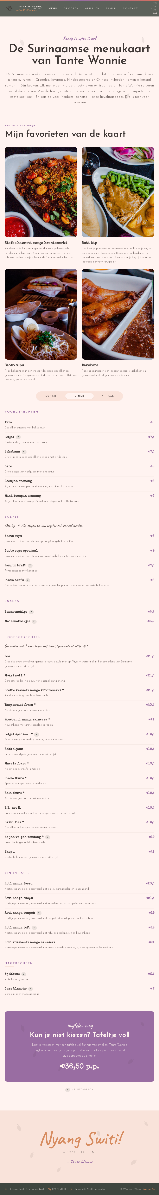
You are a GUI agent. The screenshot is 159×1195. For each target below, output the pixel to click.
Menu (53, 8)
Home (37, 8)
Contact (130, 8)
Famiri (111, 8)
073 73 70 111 (155, 8)
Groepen (71, 8)
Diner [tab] (79, 396)
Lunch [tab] (51, 396)
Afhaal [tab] (108, 396)
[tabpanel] (79, 704)
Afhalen (92, 8)
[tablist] (79, 396)
